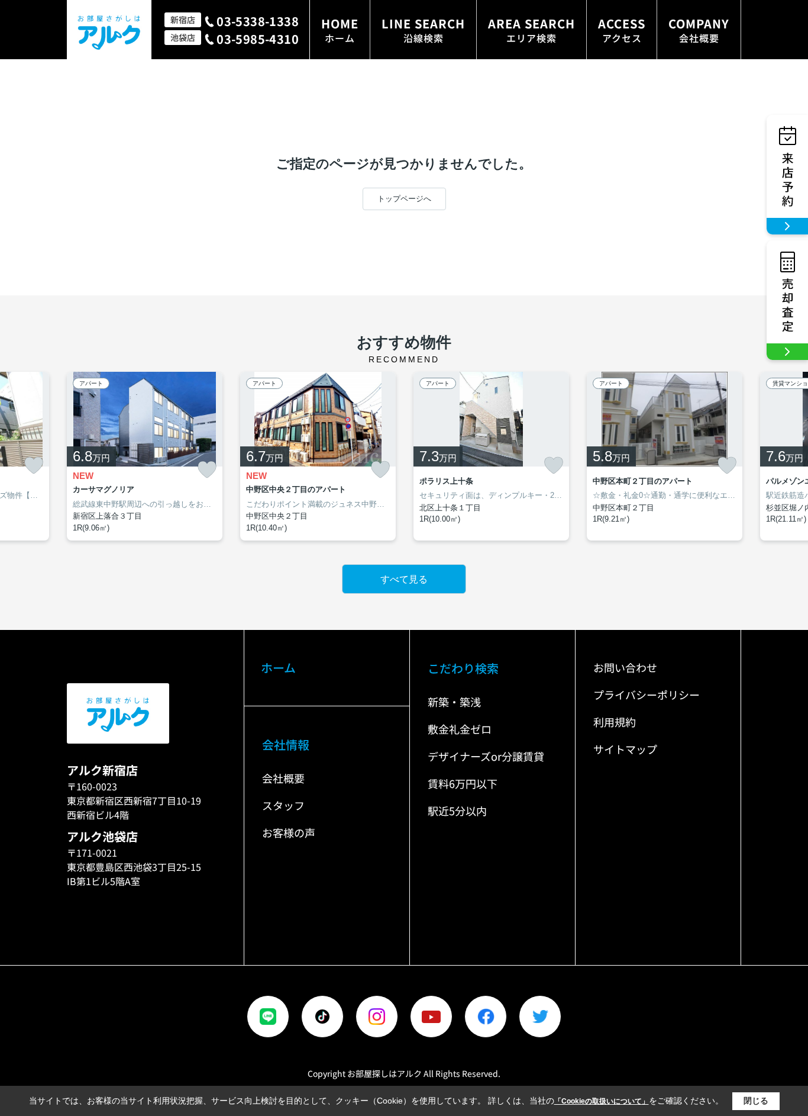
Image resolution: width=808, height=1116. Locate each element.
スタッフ (283, 805)
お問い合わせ (625, 667)
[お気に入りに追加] (33, 465)
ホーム (278, 667)
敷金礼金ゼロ (460, 729)
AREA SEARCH (531, 30)
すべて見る (404, 579)
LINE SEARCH (423, 30)
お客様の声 (288, 832)
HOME (339, 30)
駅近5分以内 (457, 810)
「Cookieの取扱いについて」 (601, 1101)
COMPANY (698, 30)
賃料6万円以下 (462, 783)
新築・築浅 (454, 701)
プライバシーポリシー (646, 694)
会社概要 (283, 778)
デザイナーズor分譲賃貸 (486, 756)
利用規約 (614, 721)
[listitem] (144, 456)
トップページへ (404, 198)
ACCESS (621, 30)
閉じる (756, 1100)
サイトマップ (625, 749)
